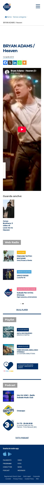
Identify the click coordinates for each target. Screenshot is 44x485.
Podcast (6, 470)
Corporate (36, 476)
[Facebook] (5, 62)
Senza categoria (19, 17)
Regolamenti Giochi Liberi (12, 476)
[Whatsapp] (19, 62)
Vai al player (22, 310)
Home (9, 17)
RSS (37, 479)
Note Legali (27, 476)
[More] (24, 62)
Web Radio (21, 470)
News (20, 467)
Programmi (7, 463)
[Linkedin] (15, 62)
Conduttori (7, 467)
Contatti (8, 479)
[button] (21, 303)
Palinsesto (7, 460)
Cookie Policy (29, 479)
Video (20, 460)
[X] (10, 62)
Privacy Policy (17, 479)
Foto (19, 463)
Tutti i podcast (22, 438)
